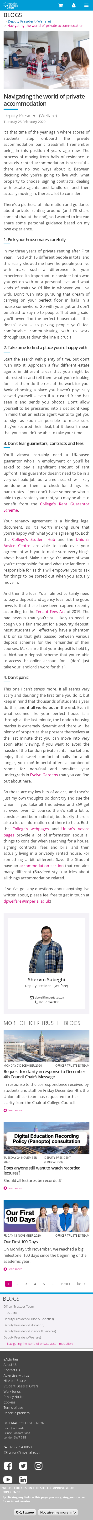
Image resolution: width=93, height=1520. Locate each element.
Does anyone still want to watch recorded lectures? (42, 1170)
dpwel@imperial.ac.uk (49, 997)
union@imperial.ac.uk (24, 1452)
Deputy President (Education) (24, 1325)
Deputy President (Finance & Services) (30, 1331)
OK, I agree (25, 1512)
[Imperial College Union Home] (11, 4)
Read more (14, 1110)
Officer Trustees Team (19, 1306)
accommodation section (42, 865)
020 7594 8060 (49, 1002)
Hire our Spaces (15, 1380)
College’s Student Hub (33, 539)
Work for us (12, 1391)
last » (81, 1283)
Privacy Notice (14, 1396)
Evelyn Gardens (44, 775)
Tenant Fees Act (50, 611)
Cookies (10, 1402)
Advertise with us (16, 1375)
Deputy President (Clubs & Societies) (29, 1319)
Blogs (13, 15)
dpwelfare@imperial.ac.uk (27, 901)
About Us (10, 1364)
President (10, 1312)
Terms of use (13, 1407)
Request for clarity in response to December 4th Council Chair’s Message (44, 1074)
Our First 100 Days (21, 1242)
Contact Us (12, 1370)
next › (65, 1283)
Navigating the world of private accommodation (45, 25)
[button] (60, 5)
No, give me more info (58, 1512)
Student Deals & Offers (21, 1386)
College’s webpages (30, 828)
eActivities (11, 1359)
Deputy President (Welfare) (29, 21)
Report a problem (17, 1413)
